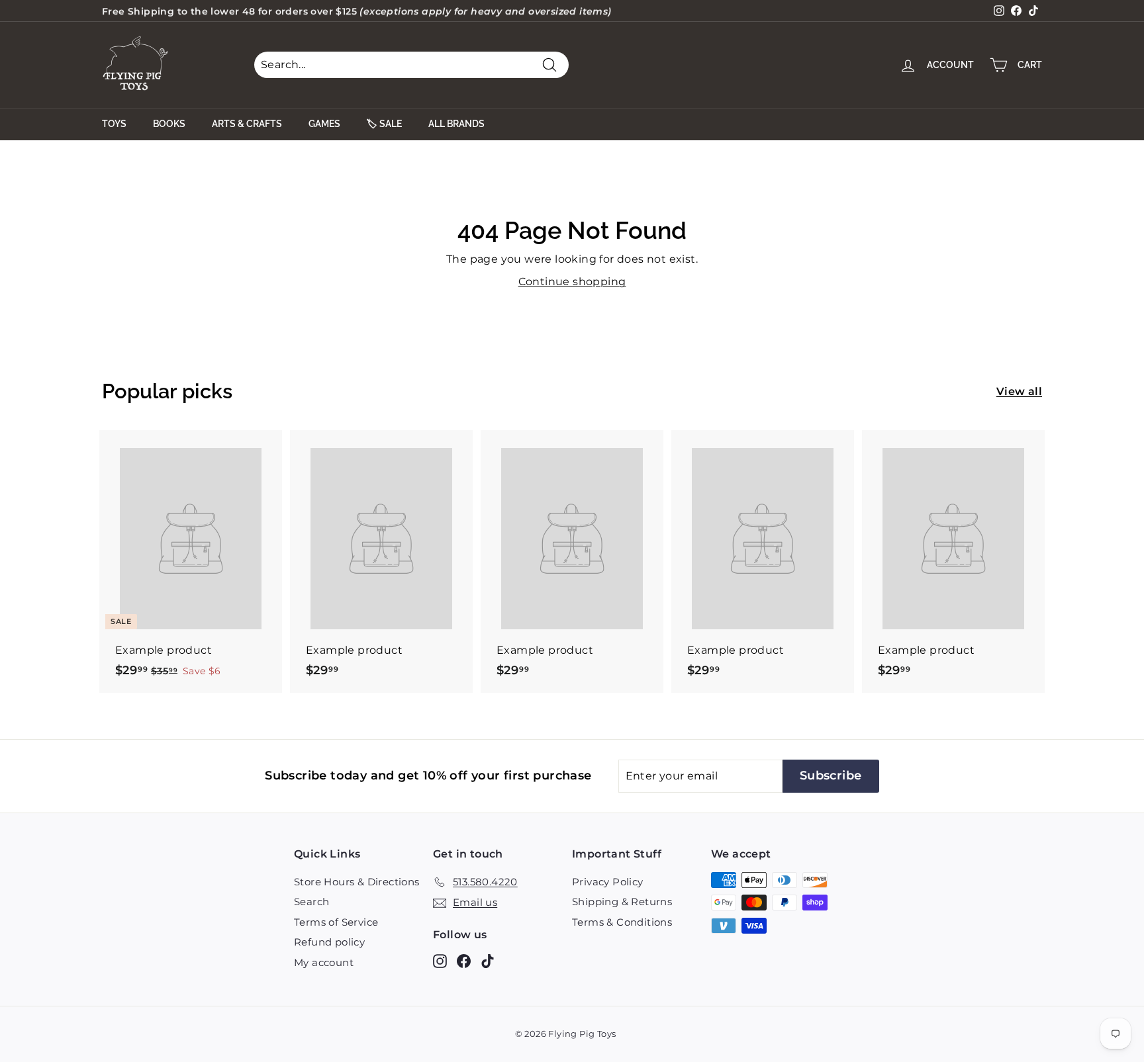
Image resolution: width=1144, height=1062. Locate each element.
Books (169, 123)
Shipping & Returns (622, 901)
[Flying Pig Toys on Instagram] (440, 960)
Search (311, 901)
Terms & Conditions (622, 922)
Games (324, 123)
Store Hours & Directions (357, 881)
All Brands (456, 123)
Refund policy (329, 942)
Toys (114, 123)
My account (324, 962)
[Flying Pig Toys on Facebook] (464, 960)
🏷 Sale (384, 123)
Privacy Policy (608, 881)
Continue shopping (572, 281)
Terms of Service (336, 922)
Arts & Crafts (247, 123)
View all (1019, 391)
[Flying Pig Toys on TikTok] (488, 960)
